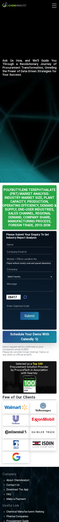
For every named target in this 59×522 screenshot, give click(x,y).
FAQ (8, 494)
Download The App (17, 489)
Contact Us (13, 484)
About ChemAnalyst (17, 480)
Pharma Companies (17, 516)
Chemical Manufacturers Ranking (25, 511)
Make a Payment (16, 499)
